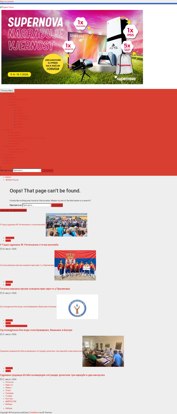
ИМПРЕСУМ (11, 401)
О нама (9, 396)
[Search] (1, 167)
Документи (11, 157)
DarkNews (34, 412)
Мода (19, 110)
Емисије (9, 130)
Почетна (9, 382)
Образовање (22, 116)
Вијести (9, 94)
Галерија (9, 155)
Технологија (22, 119)
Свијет (14, 102)
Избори (9, 163)
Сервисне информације (16, 326)
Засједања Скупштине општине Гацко (28, 138)
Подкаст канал (18, 141)
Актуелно (15, 135)
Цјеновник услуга (19, 149)
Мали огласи (17, 152)
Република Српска (19, 99)
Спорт (19, 121)
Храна (19, 108)
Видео (19, 127)
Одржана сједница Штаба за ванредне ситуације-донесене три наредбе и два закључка (41, 351)
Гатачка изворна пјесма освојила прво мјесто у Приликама (27, 265)
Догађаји (15, 132)
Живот (14, 105)
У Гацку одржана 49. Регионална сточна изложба (22, 224)
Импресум (10, 160)
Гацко (13, 97)
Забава (20, 113)
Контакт (9, 399)
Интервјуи (15, 143)
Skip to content (7, 1)
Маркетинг (11, 146)
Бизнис (20, 124)
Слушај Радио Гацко (11, 174)
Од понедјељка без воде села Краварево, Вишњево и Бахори (28, 306)
